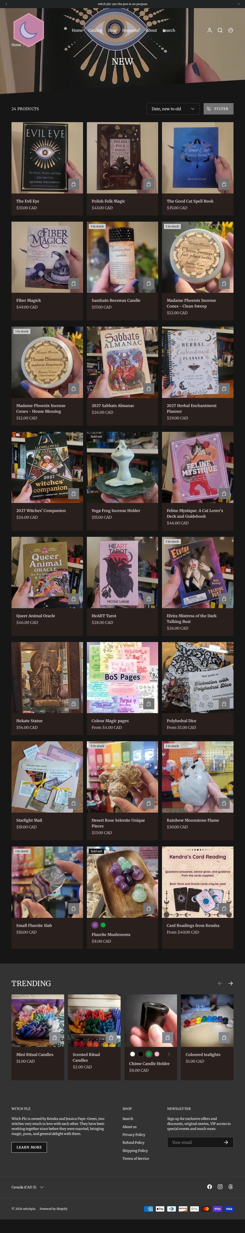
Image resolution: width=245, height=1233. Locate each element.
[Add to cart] (73, 184)
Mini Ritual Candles (34, 1054)
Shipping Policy (135, 1151)
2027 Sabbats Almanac (113, 405)
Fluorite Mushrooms (111, 934)
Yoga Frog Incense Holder (116, 510)
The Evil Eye (27, 201)
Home (77, 30)
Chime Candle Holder (149, 1063)
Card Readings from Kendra (193, 925)
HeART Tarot (104, 615)
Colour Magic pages (110, 720)
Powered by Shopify (53, 1209)
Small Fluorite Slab (34, 925)
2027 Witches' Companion (41, 510)
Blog (112, 30)
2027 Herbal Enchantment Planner (192, 408)
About (151, 30)
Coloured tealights (203, 1054)
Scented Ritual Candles (86, 1057)
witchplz (29, 1209)
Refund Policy (133, 1142)
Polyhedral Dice (181, 720)
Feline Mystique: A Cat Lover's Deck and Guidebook (195, 513)
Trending (31, 983)
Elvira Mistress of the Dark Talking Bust (192, 618)
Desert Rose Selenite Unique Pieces (118, 823)
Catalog (95, 30)
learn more (29, 1147)
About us (129, 1127)
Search (169, 30)
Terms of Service (135, 1158)
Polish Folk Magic (108, 201)
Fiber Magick (28, 300)
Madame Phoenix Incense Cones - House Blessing (41, 408)
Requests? (131, 30)
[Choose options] (148, 703)
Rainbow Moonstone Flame (193, 820)
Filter (220, 109)
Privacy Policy (133, 1135)
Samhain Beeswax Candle (116, 300)
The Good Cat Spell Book (190, 201)
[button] (230, 30)
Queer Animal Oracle (35, 615)
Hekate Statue (29, 720)
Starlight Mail (29, 820)
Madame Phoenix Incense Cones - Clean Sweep (191, 303)
